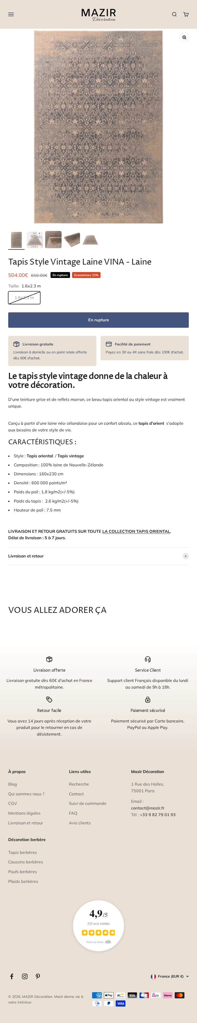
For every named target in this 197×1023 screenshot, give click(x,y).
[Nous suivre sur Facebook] (11, 976)
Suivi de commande (87, 803)
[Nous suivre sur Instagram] (24, 976)
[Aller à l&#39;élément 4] (72, 241)
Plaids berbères (23, 881)
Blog (12, 784)
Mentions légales (24, 813)
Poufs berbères (22, 871)
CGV (12, 803)
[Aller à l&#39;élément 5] (90, 241)
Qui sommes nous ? (26, 793)
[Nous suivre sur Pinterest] (37, 976)
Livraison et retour (25, 822)
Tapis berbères (22, 852)
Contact (76, 793)
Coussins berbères (25, 861)
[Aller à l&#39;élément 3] (53, 240)
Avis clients (80, 822)
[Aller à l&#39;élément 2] (35, 241)
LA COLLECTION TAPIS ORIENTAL (136, 531)
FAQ (73, 813)
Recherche (79, 784)
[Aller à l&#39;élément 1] (16, 241)
